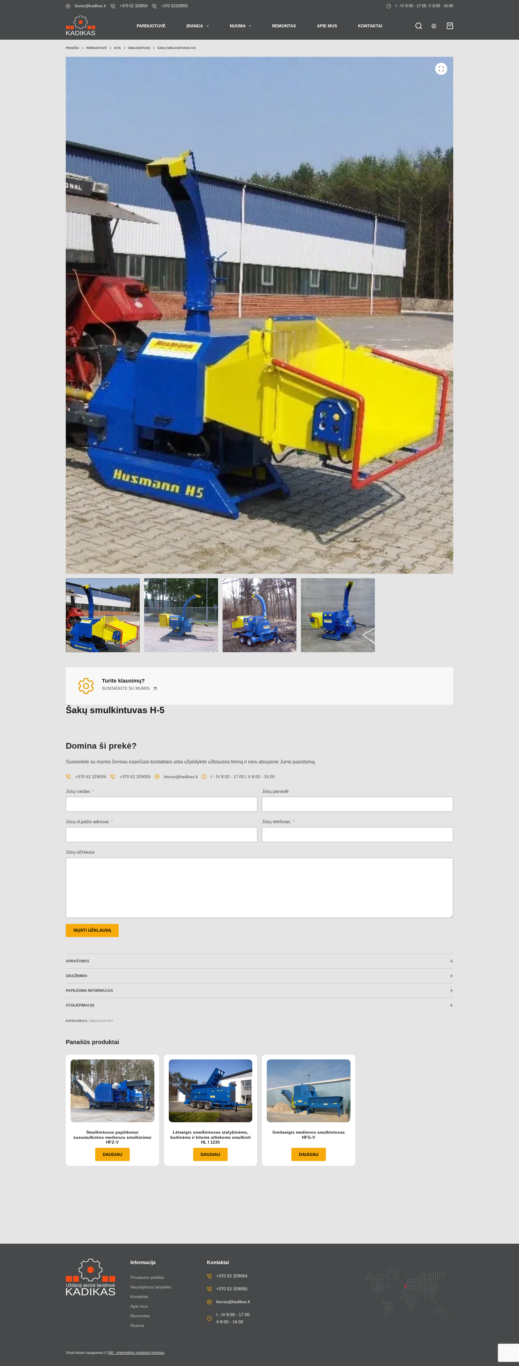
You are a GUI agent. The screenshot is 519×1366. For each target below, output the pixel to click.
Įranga (195, 25)
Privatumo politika (147, 1277)
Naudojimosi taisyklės (150, 1287)
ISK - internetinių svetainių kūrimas (136, 1353)
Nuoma (238, 25)
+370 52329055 (174, 6)
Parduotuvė (151, 25)
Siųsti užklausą (92, 930)
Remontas (284, 25)
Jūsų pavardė (275, 791)
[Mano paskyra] (434, 26)
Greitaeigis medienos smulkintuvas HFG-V (308, 1135)
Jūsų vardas (78, 791)
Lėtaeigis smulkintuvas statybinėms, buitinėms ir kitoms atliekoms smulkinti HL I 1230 (210, 1137)
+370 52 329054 (133, 6)
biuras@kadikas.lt (90, 6)
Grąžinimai (76, 976)
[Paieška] (418, 26)
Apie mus (327, 25)
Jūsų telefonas (276, 821)
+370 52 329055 (135, 776)
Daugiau (112, 1154)
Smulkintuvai (101, 1020)
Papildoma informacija (89, 991)
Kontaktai (370, 25)
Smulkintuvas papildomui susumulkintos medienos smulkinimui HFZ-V (112, 1137)
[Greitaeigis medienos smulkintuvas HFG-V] (309, 1090)
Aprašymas (77, 961)
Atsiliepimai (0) (80, 1005)
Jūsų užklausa (80, 851)
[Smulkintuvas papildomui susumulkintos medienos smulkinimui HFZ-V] (112, 1090)
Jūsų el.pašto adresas (87, 821)
